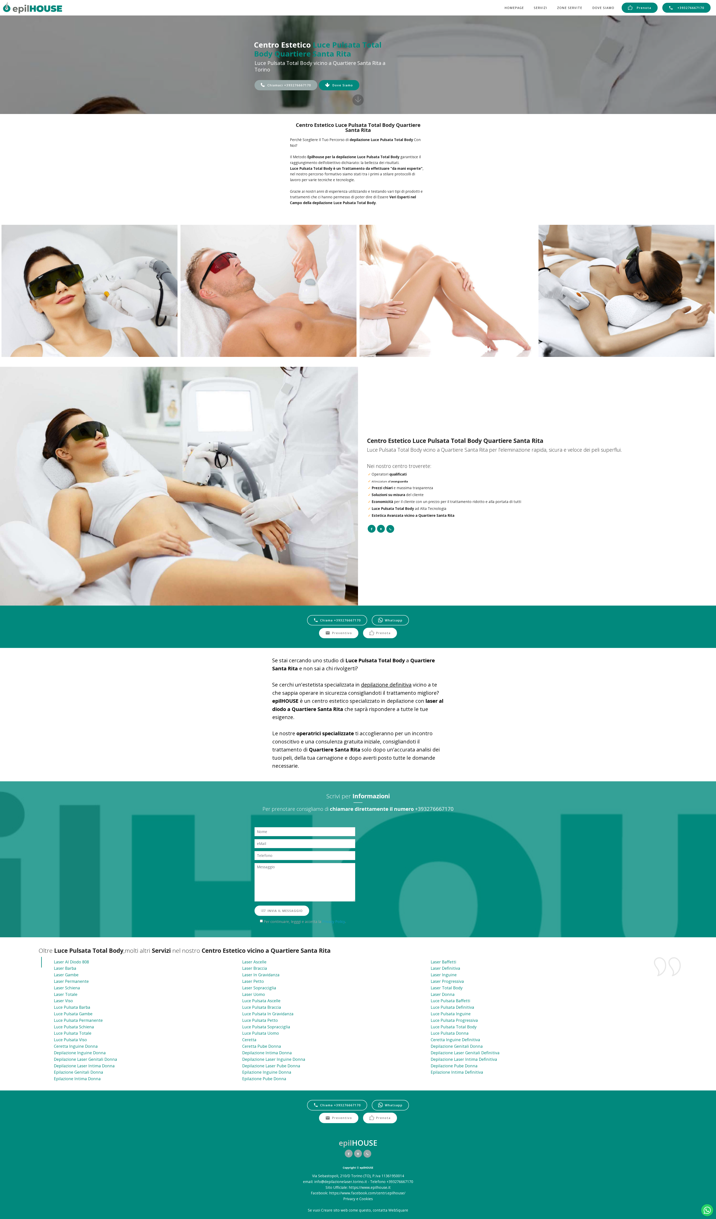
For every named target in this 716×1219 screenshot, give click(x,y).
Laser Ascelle (254, 962)
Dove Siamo (342, 85)
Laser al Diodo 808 (71, 962)
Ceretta (249, 1039)
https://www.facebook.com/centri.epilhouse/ (367, 1192)
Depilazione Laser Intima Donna (84, 1065)
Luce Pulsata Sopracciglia (266, 1026)
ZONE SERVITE (569, 8)
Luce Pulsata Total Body (454, 1026)
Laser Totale (65, 994)
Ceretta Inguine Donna (76, 1046)
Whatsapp (394, 620)
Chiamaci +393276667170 (289, 85)
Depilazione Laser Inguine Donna (273, 1059)
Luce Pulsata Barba (72, 1007)
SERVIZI (540, 8)
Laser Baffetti (443, 962)
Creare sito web (334, 1210)
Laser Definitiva (445, 968)
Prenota (644, 8)
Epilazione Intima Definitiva (457, 1072)
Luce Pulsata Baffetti (450, 1000)
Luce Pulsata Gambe (73, 1013)
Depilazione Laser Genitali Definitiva (465, 1052)
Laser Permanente (71, 981)
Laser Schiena (67, 987)
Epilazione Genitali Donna (78, 1072)
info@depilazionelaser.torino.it (340, 1181)
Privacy (349, 1198)
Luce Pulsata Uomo (260, 1033)
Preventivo (342, 633)
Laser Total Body (447, 987)
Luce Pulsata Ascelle (261, 1000)
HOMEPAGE (514, 8)
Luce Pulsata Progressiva (454, 1020)
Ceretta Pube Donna (261, 1046)
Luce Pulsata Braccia (261, 1007)
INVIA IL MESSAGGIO (285, 911)
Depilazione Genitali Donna (457, 1046)
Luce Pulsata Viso (70, 1039)
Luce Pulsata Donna (450, 1033)
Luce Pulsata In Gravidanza (267, 1013)
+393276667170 (690, 8)
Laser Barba (65, 968)
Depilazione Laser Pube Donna (271, 1065)
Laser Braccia (254, 968)
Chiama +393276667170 (340, 620)
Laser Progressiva (447, 981)
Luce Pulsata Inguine (451, 1013)
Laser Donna (443, 994)
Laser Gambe (66, 974)
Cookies (366, 1198)
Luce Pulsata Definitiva (452, 1007)
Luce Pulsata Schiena (74, 1026)
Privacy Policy (333, 921)
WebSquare (398, 1210)
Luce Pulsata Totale (72, 1033)
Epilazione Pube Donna (264, 1078)
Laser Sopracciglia (259, 987)
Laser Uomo (253, 994)
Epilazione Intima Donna (77, 1078)
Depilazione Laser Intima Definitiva (464, 1059)
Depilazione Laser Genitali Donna (85, 1059)
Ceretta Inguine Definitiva (455, 1039)
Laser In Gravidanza (261, 974)
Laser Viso (63, 1000)
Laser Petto (253, 981)
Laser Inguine (444, 974)
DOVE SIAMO (603, 8)
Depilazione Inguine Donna (80, 1052)
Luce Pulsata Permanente (78, 1020)
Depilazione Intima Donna (267, 1052)
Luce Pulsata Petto (260, 1020)
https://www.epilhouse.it (370, 1187)
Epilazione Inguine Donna (266, 1072)
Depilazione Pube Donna (454, 1065)
